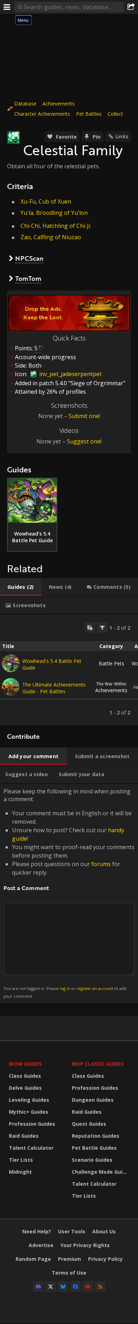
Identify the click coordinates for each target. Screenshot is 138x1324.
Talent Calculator (31, 1147)
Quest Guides (89, 1123)
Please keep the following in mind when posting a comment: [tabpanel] (69, 893)
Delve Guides (25, 1087)
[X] (50, 1286)
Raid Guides (24, 1135)
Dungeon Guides (93, 1099)
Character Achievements (42, 113)
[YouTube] (87, 1286)
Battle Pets (111, 663)
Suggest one (83, 441)
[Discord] (38, 1286)
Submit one (84, 416)
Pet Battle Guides (94, 1147)
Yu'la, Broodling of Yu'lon (54, 213)
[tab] (20, 587)
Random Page (33, 1259)
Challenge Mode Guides (101, 1171)
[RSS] (100, 1286)
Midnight (20, 1171)
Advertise (41, 1245)
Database (25, 103)
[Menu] (7, 7)
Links (121, 136)
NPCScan (29, 258)
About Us (104, 1231)
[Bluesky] (63, 1286)
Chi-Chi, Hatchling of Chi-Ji (55, 226)
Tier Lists (21, 1159)
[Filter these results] (102, 627)
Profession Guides (32, 1123)
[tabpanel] (69, 670)
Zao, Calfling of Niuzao (51, 237)
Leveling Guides (29, 1099)
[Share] (131, 7)
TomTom (28, 278)
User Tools (71, 1231)
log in (65, 988)
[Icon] (13, 137)
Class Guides (25, 1075)
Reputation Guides (95, 1135)
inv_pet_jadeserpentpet (70, 374)
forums (101, 864)
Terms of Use (69, 1272)
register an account (94, 988)
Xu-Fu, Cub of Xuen (46, 201)
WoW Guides (25, 1063)
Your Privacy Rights (85, 1245)
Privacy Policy (105, 1259)
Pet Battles (89, 113)
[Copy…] (90, 627)
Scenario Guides (92, 1159)
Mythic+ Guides (28, 1111)
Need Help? (36, 1231)
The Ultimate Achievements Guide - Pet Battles (54, 688)
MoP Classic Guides (98, 1063)
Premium (69, 1259)
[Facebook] (75, 1286)
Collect (115, 113)
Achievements (58, 103)
